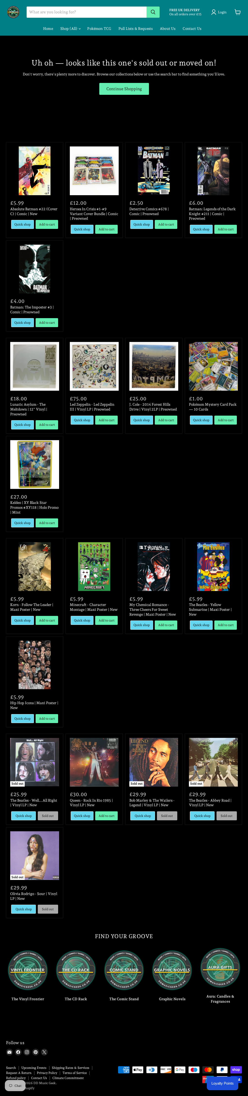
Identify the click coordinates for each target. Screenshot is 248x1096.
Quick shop (22, 224)
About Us (167, 28)
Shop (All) (69, 28)
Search (11, 1068)
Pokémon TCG (99, 28)
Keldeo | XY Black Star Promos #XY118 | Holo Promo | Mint (34, 507)
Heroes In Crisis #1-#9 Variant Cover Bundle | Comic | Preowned (94, 214)
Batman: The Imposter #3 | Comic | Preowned (32, 309)
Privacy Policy (47, 1073)
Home (48, 28)
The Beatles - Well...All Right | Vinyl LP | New (33, 802)
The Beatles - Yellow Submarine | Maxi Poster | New (210, 609)
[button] (220, 12)
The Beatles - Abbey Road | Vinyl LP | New (210, 802)
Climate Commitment (68, 1078)
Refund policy (16, 1078)
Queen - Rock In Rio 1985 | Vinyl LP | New (91, 802)
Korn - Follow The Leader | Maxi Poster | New (31, 607)
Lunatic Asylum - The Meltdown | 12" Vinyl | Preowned (28, 409)
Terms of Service (74, 1073)
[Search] (153, 12)
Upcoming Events (33, 1068)
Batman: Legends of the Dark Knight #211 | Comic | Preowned (212, 214)
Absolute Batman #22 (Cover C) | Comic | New (33, 211)
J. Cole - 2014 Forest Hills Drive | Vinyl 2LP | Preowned (153, 406)
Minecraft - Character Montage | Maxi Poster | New (93, 607)
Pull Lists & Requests (135, 28)
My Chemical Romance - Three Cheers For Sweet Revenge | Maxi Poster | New (152, 609)
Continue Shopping (124, 88)
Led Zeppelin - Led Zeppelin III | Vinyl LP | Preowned (92, 406)
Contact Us (192, 28)
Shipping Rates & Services (70, 1068)
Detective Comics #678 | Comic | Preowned (149, 211)
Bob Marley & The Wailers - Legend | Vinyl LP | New (152, 802)
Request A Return (18, 1073)
